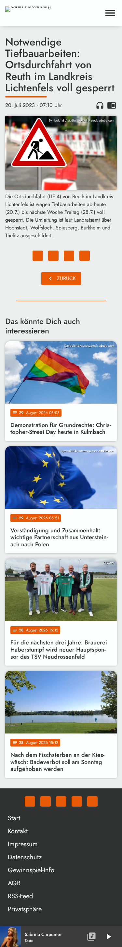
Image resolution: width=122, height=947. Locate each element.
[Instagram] (61, 801)
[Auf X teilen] (53, 256)
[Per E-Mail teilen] (84, 256)
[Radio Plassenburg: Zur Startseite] (53, 12)
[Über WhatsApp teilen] (69, 256)
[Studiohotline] (92, 801)
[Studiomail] (77, 801)
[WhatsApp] (30, 801)
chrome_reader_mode (111, 105)
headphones (99, 105)
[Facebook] (45, 801)
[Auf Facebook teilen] (38, 256)
